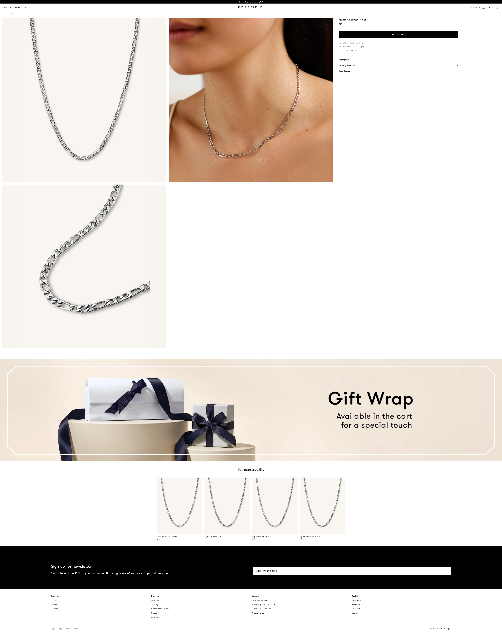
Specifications (398, 71)
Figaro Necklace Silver (167, 536)
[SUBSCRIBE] (448, 571)
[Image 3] (84, 266)
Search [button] (477, 7)
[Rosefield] (250, 7)
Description (398, 60)
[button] (490, 7)
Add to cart (398, 34)
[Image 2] (251, 100)
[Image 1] (84, 100)
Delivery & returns (398, 65)
